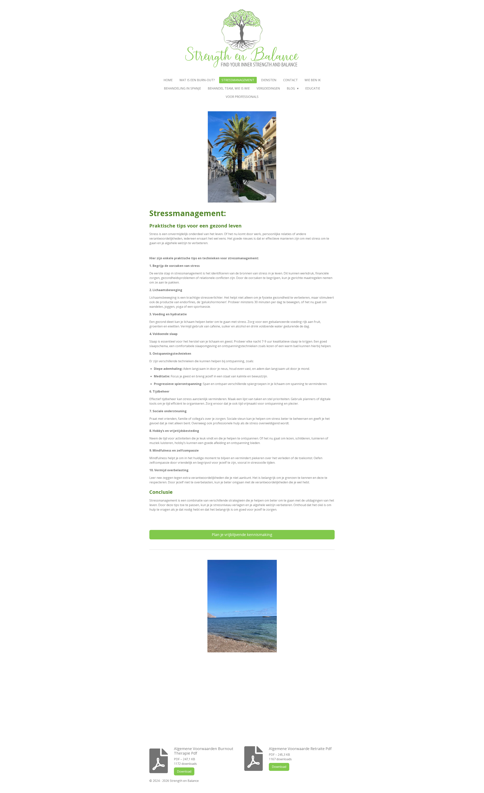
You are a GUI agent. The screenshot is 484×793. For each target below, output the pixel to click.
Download (184, 771)
